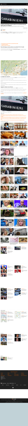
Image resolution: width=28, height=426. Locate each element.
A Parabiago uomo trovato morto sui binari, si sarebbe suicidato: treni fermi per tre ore (12, 114)
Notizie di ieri (2, 376)
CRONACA (22, 265)
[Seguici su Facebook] (13, 388)
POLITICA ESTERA (9, 269)
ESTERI (8, 311)
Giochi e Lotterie (16, 374)
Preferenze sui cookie (18, 401)
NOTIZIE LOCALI (9, 288)
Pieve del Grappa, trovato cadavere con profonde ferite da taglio (9, 43)
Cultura (2, 374)
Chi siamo (7, 401)
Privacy (12, 401)
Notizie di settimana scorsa (3, 378)
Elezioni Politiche (16, 375)
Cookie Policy (14, 401)
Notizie (4, 383)
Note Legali (10, 401)
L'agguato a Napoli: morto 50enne (5, 45)
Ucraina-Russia (9, 375)
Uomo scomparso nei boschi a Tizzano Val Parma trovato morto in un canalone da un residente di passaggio (13, 116)
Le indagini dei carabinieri (4, 44)
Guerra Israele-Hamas (24, 375)
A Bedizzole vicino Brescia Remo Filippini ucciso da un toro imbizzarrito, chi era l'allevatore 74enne (13, 117)
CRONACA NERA (9, 246)
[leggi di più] (26, 30)
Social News (22, 374)
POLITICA (8, 265)
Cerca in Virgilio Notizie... (10, 383)
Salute (8, 374)
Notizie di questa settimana (3, 377)
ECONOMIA (22, 311)
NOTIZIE (4, 4)
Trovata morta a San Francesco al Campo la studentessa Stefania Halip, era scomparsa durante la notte (13, 118)
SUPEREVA (14, 400)
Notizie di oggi (3, 375)
